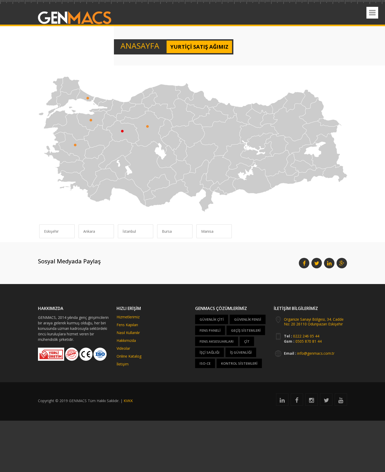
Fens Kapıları (127, 324)
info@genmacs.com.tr (315, 353)
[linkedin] (282, 400)
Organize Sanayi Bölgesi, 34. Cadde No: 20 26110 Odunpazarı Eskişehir (314, 321)
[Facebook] (297, 400)
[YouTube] (340, 400)
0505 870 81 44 (308, 341)
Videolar (123, 348)
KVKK (128, 400)
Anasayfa (134, 46)
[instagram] (311, 400)
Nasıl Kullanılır (128, 332)
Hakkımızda (126, 340)
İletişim (123, 364)
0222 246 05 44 (306, 336)
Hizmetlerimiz (128, 316)
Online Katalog (129, 356)
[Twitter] (326, 400)
